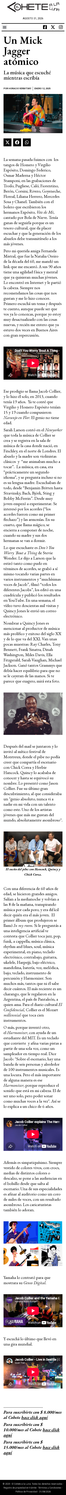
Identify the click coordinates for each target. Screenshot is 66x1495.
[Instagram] (60, 27)
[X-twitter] (52, 27)
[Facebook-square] (45, 27)
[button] (4, 27)
